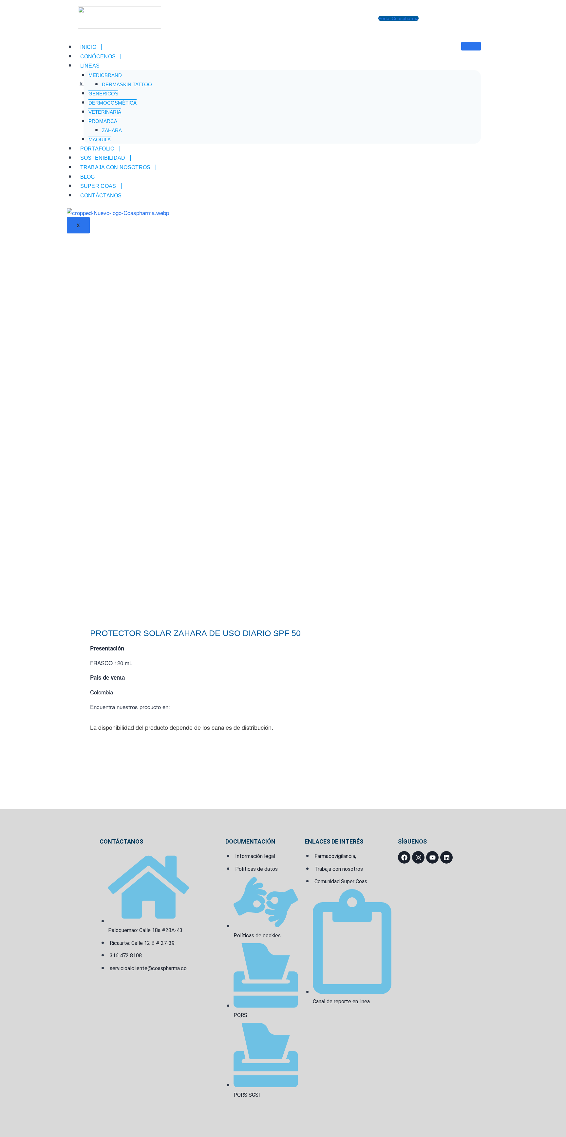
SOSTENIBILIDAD (102, 158)
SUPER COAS (98, 186)
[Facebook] (404, 857)
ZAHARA (112, 130)
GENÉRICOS (103, 93)
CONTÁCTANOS (101, 195)
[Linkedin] (446, 857)
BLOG (87, 177)
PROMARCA (102, 121)
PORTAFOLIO (97, 148)
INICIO (88, 47)
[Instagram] (418, 857)
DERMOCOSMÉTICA (112, 103)
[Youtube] (432, 857)
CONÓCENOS (98, 56)
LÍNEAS (90, 66)
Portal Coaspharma (398, 18)
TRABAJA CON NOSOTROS (115, 167)
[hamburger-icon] (471, 46)
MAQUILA (99, 139)
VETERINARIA (104, 112)
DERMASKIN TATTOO (127, 84)
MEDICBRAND (105, 75)
